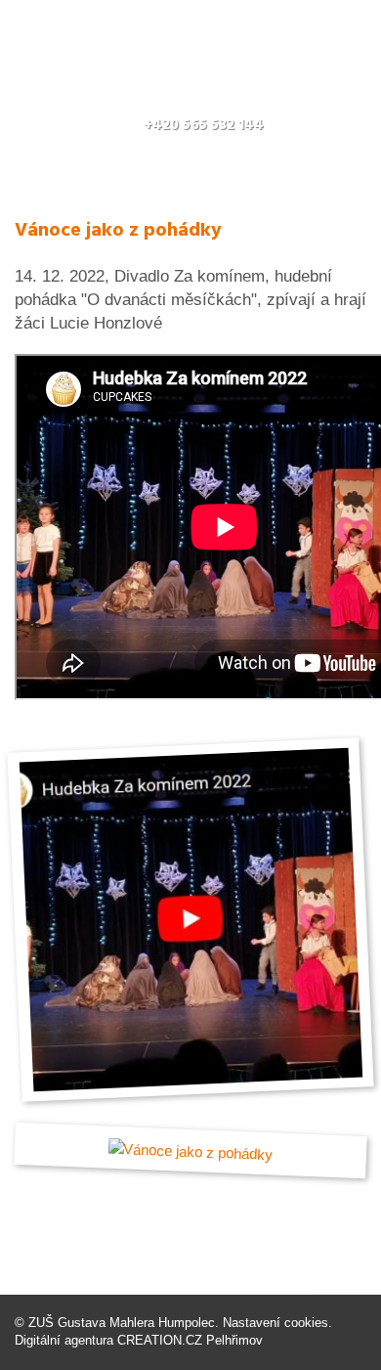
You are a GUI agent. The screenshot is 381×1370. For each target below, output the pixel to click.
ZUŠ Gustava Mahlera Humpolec (121, 1322)
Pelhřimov (234, 1340)
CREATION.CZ (159, 1340)
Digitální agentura (64, 1340)
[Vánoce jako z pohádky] (190, 920)
